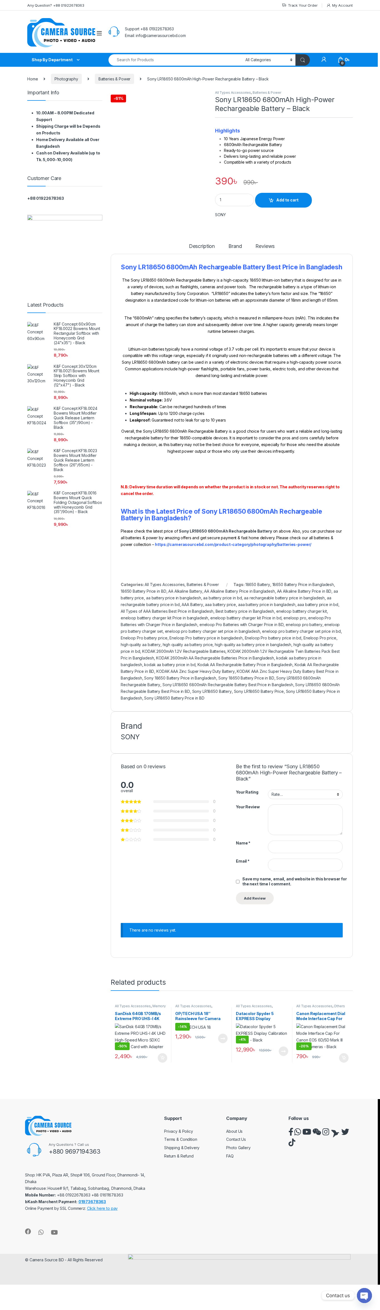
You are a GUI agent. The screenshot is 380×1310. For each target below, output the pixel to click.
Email (243, 861)
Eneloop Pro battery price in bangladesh (206, 638)
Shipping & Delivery (181, 1147)
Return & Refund (179, 1156)
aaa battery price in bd (317, 604)
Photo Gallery (238, 1147)
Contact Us (236, 1139)
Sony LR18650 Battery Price (259, 691)
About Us (234, 1131)
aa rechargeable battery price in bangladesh (284, 597)
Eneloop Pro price (319, 638)
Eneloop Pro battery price (144, 638)
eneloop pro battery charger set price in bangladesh (212, 631)
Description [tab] (202, 246)
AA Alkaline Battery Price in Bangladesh (239, 591)
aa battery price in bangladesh (173, 597)
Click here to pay (102, 1208)
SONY (220, 214)
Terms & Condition (180, 1139)
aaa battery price (220, 604)
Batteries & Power (114, 79)
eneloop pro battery (304, 624)
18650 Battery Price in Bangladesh (303, 584)
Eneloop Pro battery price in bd (273, 638)
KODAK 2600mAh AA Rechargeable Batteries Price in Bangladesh (215, 658)
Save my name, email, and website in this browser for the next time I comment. (294, 881)
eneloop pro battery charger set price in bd (301, 631)
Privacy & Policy (178, 1131)
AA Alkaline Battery (185, 591)
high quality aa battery (141, 644)
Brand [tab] (235, 246)
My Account (342, 5)
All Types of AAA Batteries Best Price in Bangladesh (167, 611)
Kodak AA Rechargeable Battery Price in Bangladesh (245, 664)
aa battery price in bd (222, 597)
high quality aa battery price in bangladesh (253, 644)
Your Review (248, 806)
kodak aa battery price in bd (169, 664)
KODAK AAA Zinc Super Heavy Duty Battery (195, 671)
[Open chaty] (364, 1295)
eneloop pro (294, 617)
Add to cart (287, 200)
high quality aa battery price (188, 644)
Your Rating (247, 792)
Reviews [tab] (265, 246)
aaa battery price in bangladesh (266, 604)
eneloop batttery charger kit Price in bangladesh (164, 617)
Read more (223, 1038)
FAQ (230, 1156)
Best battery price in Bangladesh (245, 611)
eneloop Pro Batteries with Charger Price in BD (241, 624)
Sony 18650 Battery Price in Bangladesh (180, 678)
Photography (66, 79)
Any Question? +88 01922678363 (55, 5)
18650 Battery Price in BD (143, 591)
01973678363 (92, 1201)
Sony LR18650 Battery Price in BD (174, 698)
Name (243, 843)
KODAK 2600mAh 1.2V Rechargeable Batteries (183, 651)
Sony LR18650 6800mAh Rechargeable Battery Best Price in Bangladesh (227, 684)
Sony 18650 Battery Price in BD (246, 678)
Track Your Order (303, 5)
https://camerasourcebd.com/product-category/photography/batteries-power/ (233, 544)
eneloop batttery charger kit (301, 611)
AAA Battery (192, 604)
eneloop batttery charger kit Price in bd (245, 617)
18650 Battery (257, 584)
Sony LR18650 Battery (212, 691)
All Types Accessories (233, 92)
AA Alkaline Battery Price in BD (304, 591)
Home (32, 79)
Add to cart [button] (162, 1058)
